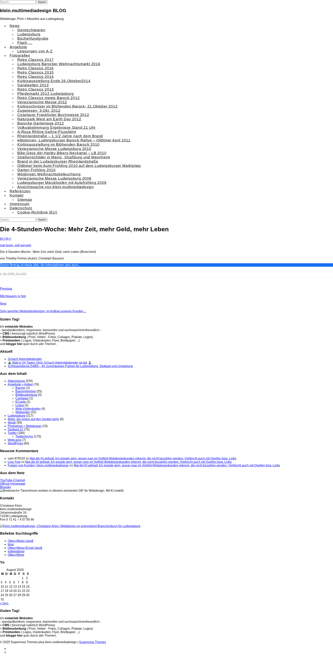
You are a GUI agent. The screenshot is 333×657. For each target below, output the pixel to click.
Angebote (18, 47)
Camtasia (22, 398)
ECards (20, 401)
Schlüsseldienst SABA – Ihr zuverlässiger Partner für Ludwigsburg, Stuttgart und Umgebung (70, 366)
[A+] (8, 238)
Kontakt (17, 195)
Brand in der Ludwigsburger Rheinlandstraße (57, 161)
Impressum (19, 204)
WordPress (15, 443)
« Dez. (4, 603)
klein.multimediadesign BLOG (33, 10)
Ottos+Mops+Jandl (20, 541)
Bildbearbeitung (26, 394)
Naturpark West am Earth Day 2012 (49, 119)
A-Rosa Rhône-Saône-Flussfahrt (46, 132)
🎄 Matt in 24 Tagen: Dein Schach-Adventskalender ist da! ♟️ (50, 362)
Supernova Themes (92, 642)
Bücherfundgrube (33, 38)
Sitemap (24, 200)
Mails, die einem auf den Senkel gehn (33, 419)
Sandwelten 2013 (33, 85)
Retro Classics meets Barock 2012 (48, 98)
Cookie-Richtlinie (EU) (37, 212)
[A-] (2, 238)
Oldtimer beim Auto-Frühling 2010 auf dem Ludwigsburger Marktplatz (79, 166)
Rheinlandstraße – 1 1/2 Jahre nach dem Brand (60, 136)
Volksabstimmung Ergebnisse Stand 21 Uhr (56, 127)
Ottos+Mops (16, 554)
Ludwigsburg (28, 34)
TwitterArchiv (24, 436)
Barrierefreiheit (25, 391)
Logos (19, 405)
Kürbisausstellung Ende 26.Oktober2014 (54, 81)
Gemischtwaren (31, 30)
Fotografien (20, 55)
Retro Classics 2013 (35, 89)
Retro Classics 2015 (35, 72)
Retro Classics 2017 (35, 60)
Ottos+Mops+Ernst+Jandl (25, 547)
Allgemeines (16, 381)
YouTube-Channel (12, 480)
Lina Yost (14, 462)
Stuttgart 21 (15, 429)
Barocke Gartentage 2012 (40, 123)
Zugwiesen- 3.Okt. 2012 (39, 111)
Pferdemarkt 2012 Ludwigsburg (45, 94)
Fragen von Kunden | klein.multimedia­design (38, 465)
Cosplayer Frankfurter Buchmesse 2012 (53, 115)
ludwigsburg (16, 551)
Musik (12, 422)
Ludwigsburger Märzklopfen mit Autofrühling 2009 (62, 183)
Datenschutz (21, 208)
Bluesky (5, 487)
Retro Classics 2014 (35, 77)
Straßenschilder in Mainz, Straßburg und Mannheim (63, 157)
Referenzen (20, 191)
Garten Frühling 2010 (36, 170)
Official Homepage (12, 483)
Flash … (24, 43)
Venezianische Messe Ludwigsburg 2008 (54, 178)
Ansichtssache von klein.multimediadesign (55, 187)
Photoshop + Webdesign (24, 426)
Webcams (14, 440)
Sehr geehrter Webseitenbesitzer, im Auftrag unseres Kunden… (43, 311)
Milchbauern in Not (13, 296)
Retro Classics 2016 (35, 68)
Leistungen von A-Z (34, 51)
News (15, 26)
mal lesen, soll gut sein (15, 245)
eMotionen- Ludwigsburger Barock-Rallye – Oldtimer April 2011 (73, 140)
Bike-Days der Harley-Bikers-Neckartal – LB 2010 (62, 153)
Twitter (12, 433)
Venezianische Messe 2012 (42, 102)
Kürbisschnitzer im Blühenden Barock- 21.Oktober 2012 (67, 106)
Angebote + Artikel (20, 384)
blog (11, 544)
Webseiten (22, 412)
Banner (20, 387)
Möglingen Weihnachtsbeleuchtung (49, 174)
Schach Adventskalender (25, 359)
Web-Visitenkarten (28, 408)
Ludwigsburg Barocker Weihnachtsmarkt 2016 (58, 64)
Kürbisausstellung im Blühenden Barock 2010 (58, 144)
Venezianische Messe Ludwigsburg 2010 (54, 149)
